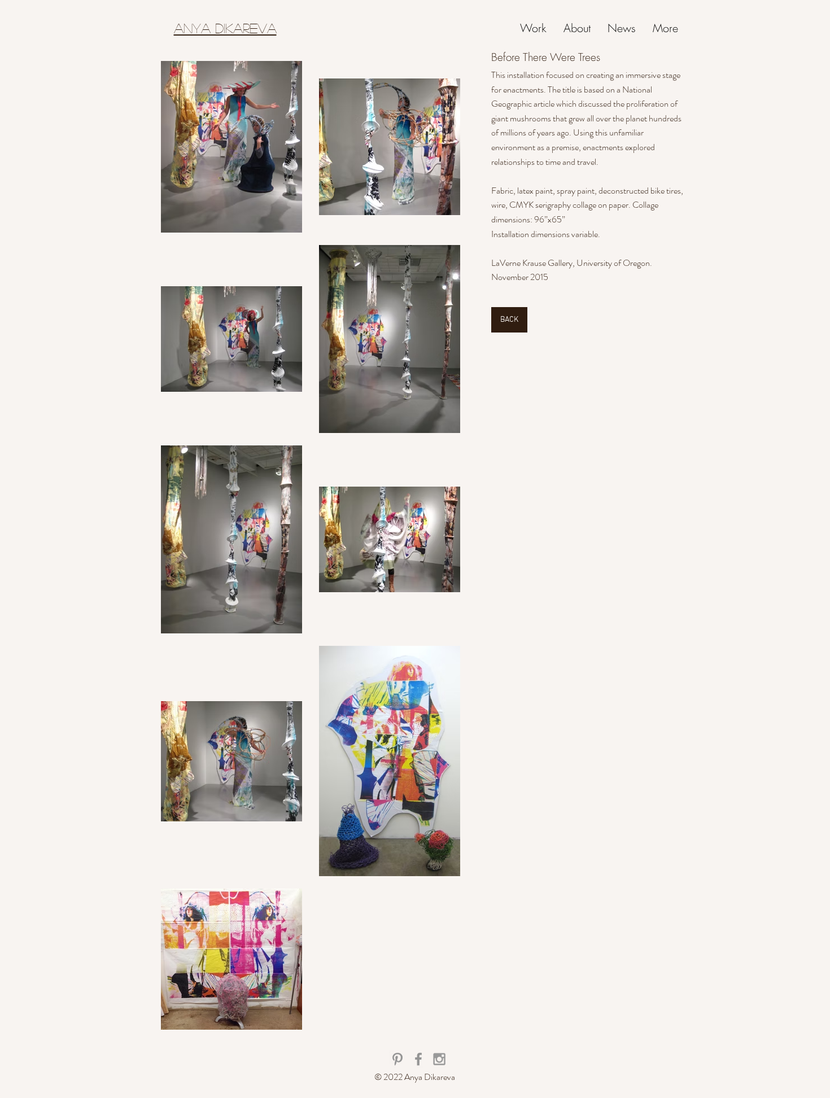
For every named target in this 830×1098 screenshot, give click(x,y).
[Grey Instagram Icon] (439, 1059)
